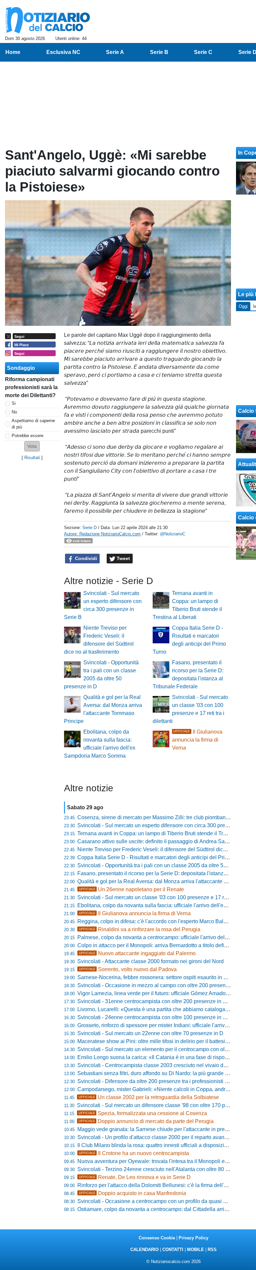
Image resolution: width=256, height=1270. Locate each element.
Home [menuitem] (12, 52)
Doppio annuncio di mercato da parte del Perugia (146, 1121)
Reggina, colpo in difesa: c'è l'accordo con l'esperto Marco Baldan (154, 921)
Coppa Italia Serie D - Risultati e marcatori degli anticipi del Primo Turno (162, 857)
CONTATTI (172, 1249)
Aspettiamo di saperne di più (33, 423)
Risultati (32, 457)
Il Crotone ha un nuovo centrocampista (134, 1153)
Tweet (122, 558)
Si (14, 403)
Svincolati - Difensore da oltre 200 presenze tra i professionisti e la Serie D (165, 1081)
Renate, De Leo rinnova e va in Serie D (135, 1177)
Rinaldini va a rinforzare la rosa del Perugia (139, 929)
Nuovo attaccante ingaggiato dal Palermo (137, 953)
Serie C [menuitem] (203, 52)
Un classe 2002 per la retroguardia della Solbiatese (149, 1097)
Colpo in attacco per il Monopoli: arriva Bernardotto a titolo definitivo (157, 945)
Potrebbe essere (27, 435)
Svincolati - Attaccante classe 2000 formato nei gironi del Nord (150, 961)
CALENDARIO (144, 1249)
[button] (32, 446)
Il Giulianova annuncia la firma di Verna (197, 740)
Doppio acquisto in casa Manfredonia (132, 1193)
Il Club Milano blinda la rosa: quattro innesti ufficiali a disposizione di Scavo (166, 1145)
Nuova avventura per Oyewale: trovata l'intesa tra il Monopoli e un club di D (165, 1161)
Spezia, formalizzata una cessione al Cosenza (143, 1113)
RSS (212, 1249)
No (14, 411)
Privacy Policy (193, 1237)
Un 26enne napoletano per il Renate (131, 889)
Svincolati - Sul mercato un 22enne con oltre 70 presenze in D (150, 1033)
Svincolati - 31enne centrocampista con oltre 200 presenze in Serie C (159, 1001)
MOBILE (195, 1249)
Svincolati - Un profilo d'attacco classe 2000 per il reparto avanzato (155, 1137)
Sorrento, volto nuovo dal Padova (128, 969)
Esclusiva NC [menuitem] (63, 52)
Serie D (89, 527)
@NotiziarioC (172, 533)
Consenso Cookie (157, 1237)
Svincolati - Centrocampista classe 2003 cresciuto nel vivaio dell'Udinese (163, 1065)
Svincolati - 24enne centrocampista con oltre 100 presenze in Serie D (159, 1017)
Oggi (243, 306)
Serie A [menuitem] (115, 52)
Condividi (85, 558)
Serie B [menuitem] (159, 52)
